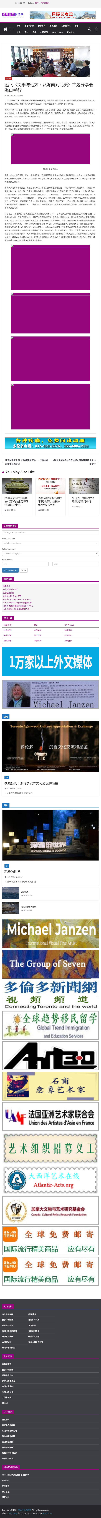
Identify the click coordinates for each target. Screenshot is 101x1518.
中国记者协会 (7, 1386)
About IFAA (57, 32)
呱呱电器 (6, 586)
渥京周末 (32, 1325)
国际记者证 (6, 1364)
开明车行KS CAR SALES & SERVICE (17, 599)
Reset (23, 570)
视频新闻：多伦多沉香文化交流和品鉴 (31, 783)
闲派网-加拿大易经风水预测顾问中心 (18, 606)
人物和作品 (65, 26)
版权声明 (5, 1497)
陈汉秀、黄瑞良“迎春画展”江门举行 (83, 499)
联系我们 (5, 1480)
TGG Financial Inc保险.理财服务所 (17, 602)
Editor (20, 96)
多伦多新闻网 (7, 1314)
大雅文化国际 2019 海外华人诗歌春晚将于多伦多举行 (74, 462)
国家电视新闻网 (8, 1425)
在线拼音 (68, 640)
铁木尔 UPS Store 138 (12, 596)
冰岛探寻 (25, 892)
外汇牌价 (37, 635)
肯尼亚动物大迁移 (28, 906)
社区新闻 (44, 32)
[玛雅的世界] (50, 836)
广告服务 (5, 1486)
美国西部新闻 (33, 1331)
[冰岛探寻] (10, 893)
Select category (8, 549)
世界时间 (68, 630)
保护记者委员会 (8, 1381)
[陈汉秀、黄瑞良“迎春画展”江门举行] (84, 480)
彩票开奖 (68, 635)
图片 (26, 32)
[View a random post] (96, 29)
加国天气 (7, 625)
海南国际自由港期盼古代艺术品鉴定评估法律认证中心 (16, 501)
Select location (8, 538)
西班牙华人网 (33, 1320)
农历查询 (37, 640)
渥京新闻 (5, 1419)
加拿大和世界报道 (35, 1342)
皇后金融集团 (8, 592)
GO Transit (69, 625)
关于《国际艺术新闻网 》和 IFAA (15, 1475)
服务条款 (5, 1491)
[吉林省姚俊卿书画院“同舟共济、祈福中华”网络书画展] (50, 480)
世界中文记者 (7, 1325)
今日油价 (37, 630)
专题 (19, 32)
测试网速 (7, 640)
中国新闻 (53, 26)
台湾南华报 (6, 1342)
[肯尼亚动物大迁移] (10, 908)
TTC (35, 625)
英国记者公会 (7, 1392)
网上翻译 (7, 635)
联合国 (5, 1403)
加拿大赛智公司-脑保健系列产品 (16, 609)
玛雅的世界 (12, 871)
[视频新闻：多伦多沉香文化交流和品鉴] (50, 747)
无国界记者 (6, 1397)
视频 (34, 32)
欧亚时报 (32, 1314)
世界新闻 (42, 26)
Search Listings (10, 570)
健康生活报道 (33, 1336)
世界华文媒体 (7, 1320)
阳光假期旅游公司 (10, 589)
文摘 (76, 26)
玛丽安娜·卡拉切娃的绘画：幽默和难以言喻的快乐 (55, 3)
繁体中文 (70, 32)
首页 (19, 26)
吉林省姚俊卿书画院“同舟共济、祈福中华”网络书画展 (50, 501)
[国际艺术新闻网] (5, 29)
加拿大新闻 (29, 26)
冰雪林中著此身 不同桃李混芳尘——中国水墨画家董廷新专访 (26, 462)
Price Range (7, 559)
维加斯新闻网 (7, 1336)
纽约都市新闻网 (8, 1347)
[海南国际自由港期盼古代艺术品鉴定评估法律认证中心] (17, 480)
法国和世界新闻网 (9, 1331)
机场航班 (7, 630)
